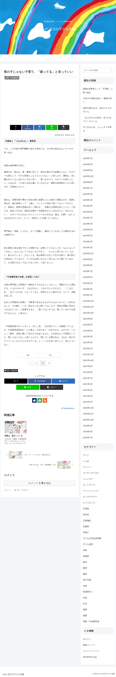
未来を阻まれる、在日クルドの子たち (97, 110)
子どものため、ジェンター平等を (97, 129)
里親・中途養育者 (11, 370)
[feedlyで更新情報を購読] (39, 400)
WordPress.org (90, 657)
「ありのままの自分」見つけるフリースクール (97, 119)
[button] (63, 127)
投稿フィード (89, 645)
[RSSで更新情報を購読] (45, 400)
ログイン (87, 639)
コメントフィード (91, 651)
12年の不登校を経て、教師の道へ (97, 100)
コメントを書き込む (39, 483)
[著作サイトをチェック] (34, 400)
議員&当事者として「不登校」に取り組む (98, 91)
